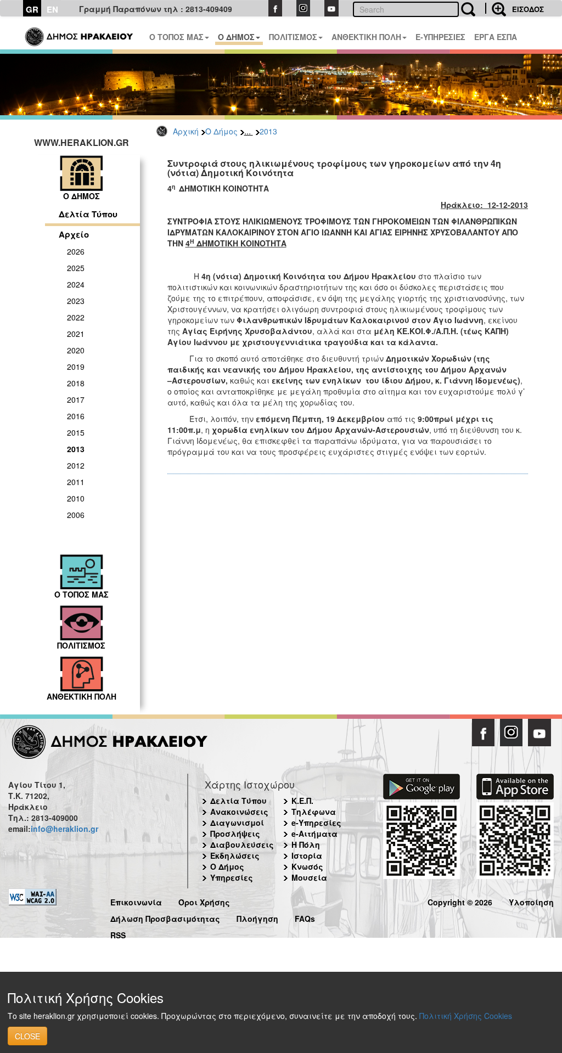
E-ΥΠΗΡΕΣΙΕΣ (440, 36)
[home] (80, 32)
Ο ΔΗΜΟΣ (236, 36)
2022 (76, 317)
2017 (76, 399)
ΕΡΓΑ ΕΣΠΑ (495, 36)
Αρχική (186, 131)
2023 (76, 300)
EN (52, 9)
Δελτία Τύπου (88, 214)
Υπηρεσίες (231, 877)
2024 (76, 284)
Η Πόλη (305, 844)
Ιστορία (306, 855)
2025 (76, 267)
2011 (76, 481)
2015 (76, 432)
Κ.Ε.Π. (302, 800)
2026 (76, 251)
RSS (118, 934)
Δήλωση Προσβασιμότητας (165, 917)
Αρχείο (74, 234)
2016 (76, 415)
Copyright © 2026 (460, 901)
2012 (76, 465)
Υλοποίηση (531, 901)
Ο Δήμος (221, 131)
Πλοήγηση (257, 917)
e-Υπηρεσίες (316, 822)
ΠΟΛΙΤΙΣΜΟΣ (293, 36)
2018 (76, 383)
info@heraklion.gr (64, 828)
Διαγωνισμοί (237, 822)
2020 (76, 350)
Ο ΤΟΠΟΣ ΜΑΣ (176, 36)
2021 (76, 333)
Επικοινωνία (136, 901)
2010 (76, 498)
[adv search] (495, 8)
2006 (76, 514)
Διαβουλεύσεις (242, 844)
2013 (268, 131)
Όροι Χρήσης (204, 901)
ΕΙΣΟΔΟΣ (528, 9)
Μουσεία (309, 877)
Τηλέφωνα (313, 811)
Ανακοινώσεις (239, 811)
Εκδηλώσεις (235, 855)
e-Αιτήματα (314, 833)
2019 (76, 366)
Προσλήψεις (235, 833)
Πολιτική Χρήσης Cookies (465, 1015)
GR (32, 9)
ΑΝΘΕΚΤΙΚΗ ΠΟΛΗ (366, 36)
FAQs (305, 917)
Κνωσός (307, 866)
